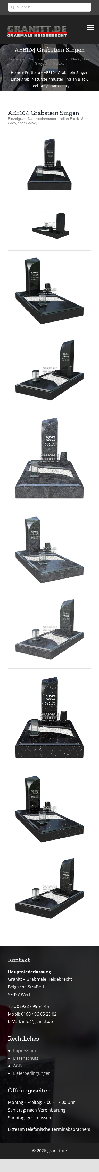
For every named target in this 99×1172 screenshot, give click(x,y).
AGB (17, 1066)
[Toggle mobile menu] (91, 25)
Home (16, 72)
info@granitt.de (37, 1021)
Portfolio (32, 72)
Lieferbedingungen (32, 1073)
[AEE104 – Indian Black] (49, 135)
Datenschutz (26, 1058)
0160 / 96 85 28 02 (38, 1014)
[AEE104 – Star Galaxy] (49, 672)
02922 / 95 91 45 (33, 1006)
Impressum (24, 1050)
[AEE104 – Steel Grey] (49, 413)
